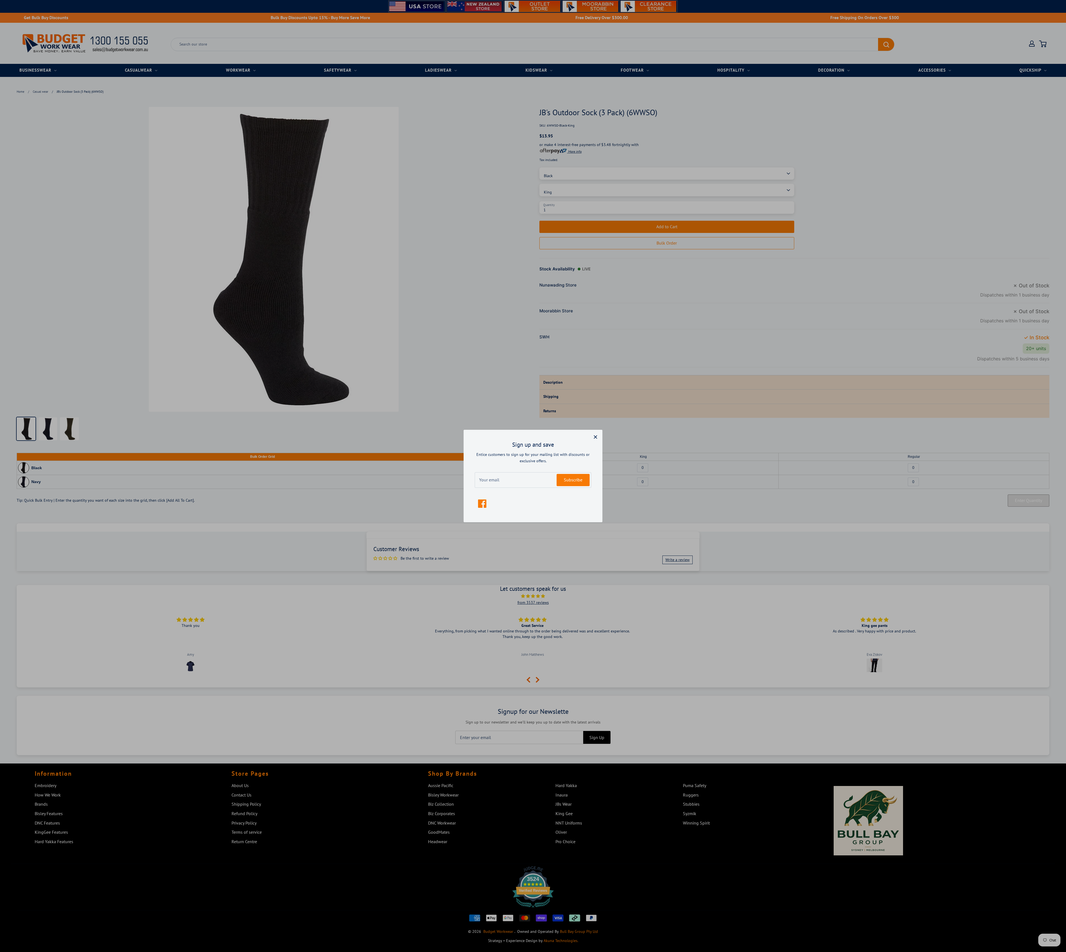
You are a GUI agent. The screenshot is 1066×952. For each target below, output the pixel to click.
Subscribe (573, 480)
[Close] (595, 437)
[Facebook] (482, 503)
